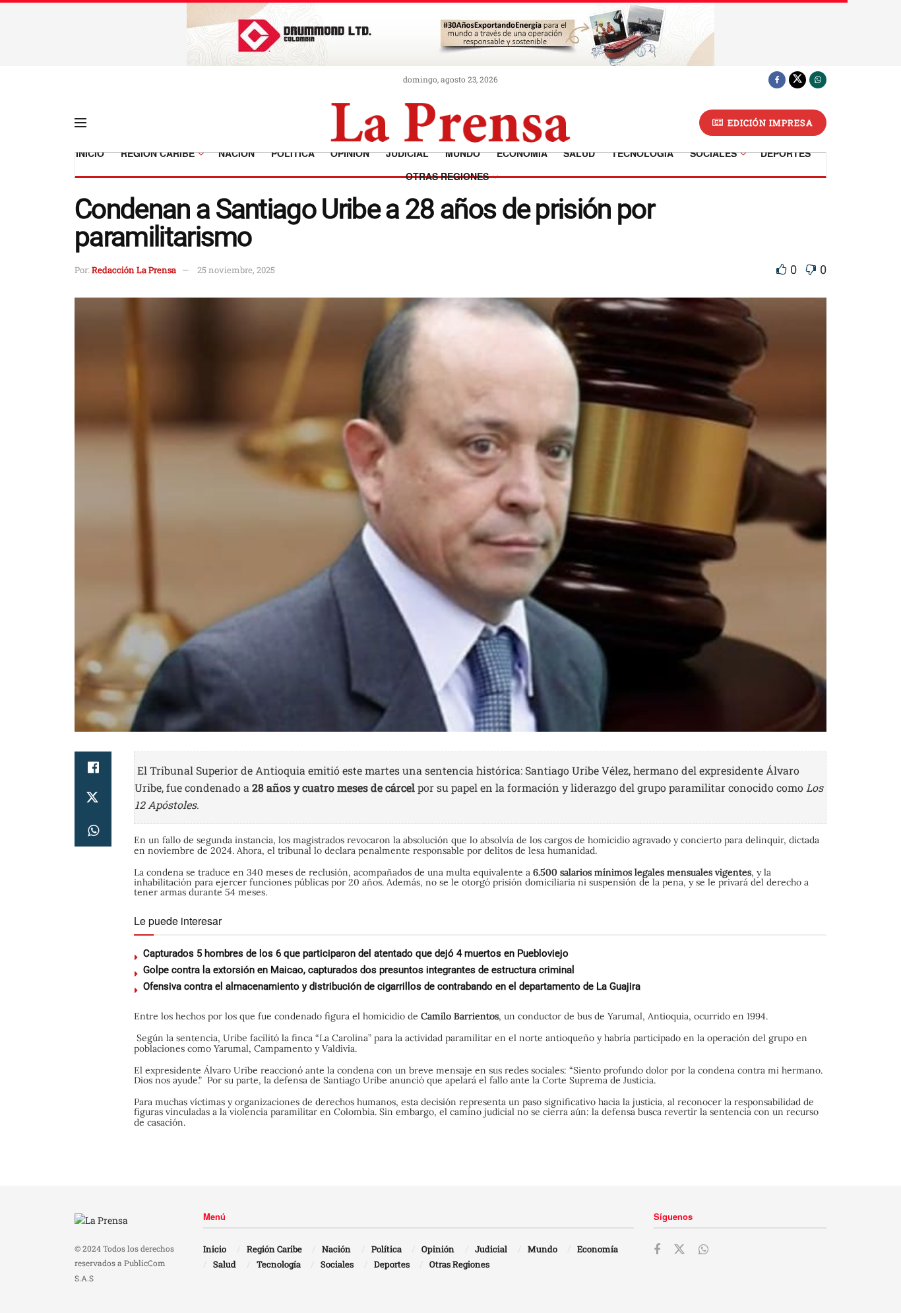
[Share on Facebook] (93, 767)
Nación (236, 153)
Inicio (90, 153)
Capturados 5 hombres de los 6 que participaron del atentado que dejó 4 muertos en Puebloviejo (356, 953)
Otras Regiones (447, 176)
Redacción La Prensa (134, 270)
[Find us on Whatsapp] (817, 79)
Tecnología (642, 153)
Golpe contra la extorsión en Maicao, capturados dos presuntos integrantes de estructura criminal (359, 970)
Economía (522, 153)
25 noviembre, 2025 (236, 270)
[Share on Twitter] (93, 799)
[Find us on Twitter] (797, 79)
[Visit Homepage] (450, 122)
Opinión (349, 153)
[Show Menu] (80, 122)
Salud (579, 153)
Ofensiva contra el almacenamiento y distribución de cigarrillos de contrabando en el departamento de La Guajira (391, 986)
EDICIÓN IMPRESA (769, 123)
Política (293, 153)
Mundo (462, 153)
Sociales (713, 153)
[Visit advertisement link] (450, 33)
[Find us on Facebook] (777, 79)
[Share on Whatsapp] (93, 831)
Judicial (407, 153)
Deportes (786, 153)
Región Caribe (158, 153)
